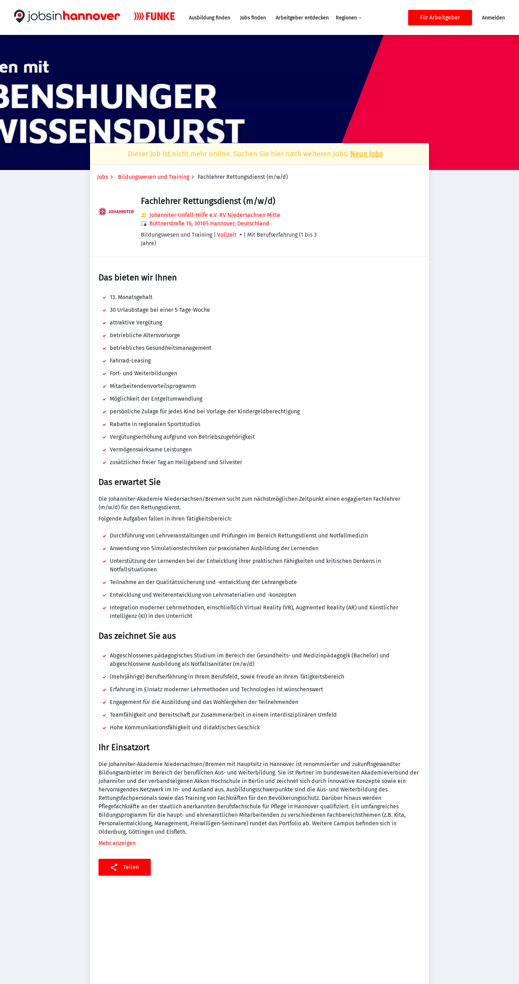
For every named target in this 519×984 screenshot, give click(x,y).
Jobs (102, 177)
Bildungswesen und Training (153, 177)
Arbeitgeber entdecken (302, 18)
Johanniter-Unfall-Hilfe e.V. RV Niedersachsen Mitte (214, 215)
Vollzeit (227, 235)
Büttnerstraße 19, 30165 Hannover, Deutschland (209, 223)
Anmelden (493, 18)
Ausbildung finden (209, 18)
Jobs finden (253, 18)
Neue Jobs (366, 154)
